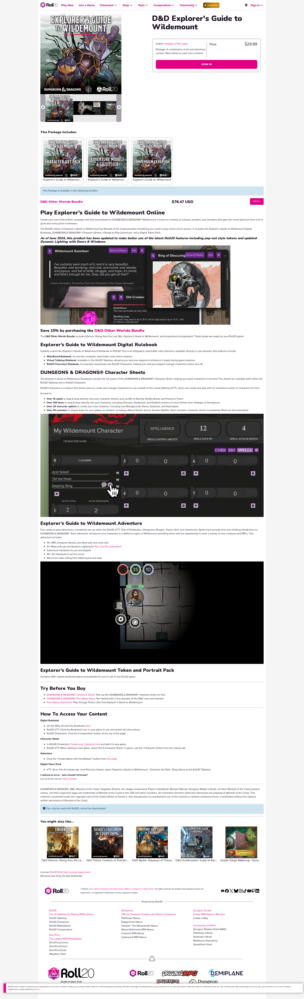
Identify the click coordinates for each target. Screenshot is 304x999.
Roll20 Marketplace (60, 926)
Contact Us (137, 888)
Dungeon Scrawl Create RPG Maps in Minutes (209, 912)
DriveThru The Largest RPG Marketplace (65, 937)
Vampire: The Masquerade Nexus (139, 926)
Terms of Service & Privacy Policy (108, 888)
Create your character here (85, 744)
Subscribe (212, 5)
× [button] (300, 987)
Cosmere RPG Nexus (132, 933)
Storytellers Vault (202, 944)
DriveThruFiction (58, 946)
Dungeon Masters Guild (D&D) (209, 929)
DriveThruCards (57, 950)
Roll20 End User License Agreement (70, 872)
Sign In (206, 64)
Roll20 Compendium (60, 929)
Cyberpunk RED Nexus (133, 937)
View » (255, 201)
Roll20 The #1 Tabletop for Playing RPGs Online (71, 912)
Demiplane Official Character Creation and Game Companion (148, 912)
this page (112, 759)
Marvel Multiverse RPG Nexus (137, 929)
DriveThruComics (58, 942)
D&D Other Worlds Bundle (61, 202)
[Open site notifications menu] (246, 5)
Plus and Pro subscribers (108, 546)
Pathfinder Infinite (203, 933)
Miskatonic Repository (205, 940)
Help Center (69, 779)
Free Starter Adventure (59, 702)
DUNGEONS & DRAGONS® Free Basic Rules (71, 698)
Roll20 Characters (59, 922)
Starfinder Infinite (202, 937)
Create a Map (200, 918)
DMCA (127, 888)
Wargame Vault (57, 954)
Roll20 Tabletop (58, 918)
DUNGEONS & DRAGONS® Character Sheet (71, 695)
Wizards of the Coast (176, 43)
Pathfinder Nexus (130, 918)
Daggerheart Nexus (131, 922)
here (38, 989)
